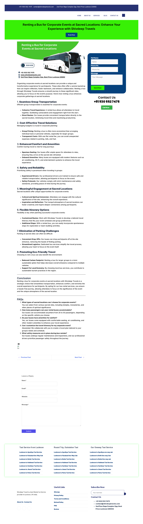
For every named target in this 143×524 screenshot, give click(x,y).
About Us (87, 15)
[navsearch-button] (123, 15)
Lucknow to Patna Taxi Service (29, 472)
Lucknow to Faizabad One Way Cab (31, 455)
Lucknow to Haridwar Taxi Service (30, 465)
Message (25, 404)
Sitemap (57, 491)
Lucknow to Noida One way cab (100, 459)
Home (79, 15)
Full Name (94, 58)
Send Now (97, 88)
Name (24, 380)
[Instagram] (119, 8)
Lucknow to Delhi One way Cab (100, 455)
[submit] (125, 494)
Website (24, 396)
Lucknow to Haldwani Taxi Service (30, 462)
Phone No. (95, 66)
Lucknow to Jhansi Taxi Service (30, 469)
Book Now (71, 35)
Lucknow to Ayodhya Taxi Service (30, 452)
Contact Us (114, 15)
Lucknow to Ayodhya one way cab (101, 452)
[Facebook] (115, 8)
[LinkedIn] (123, 8)
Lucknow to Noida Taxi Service (29, 459)
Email (24, 388)
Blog (105, 15)
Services (96, 15)
